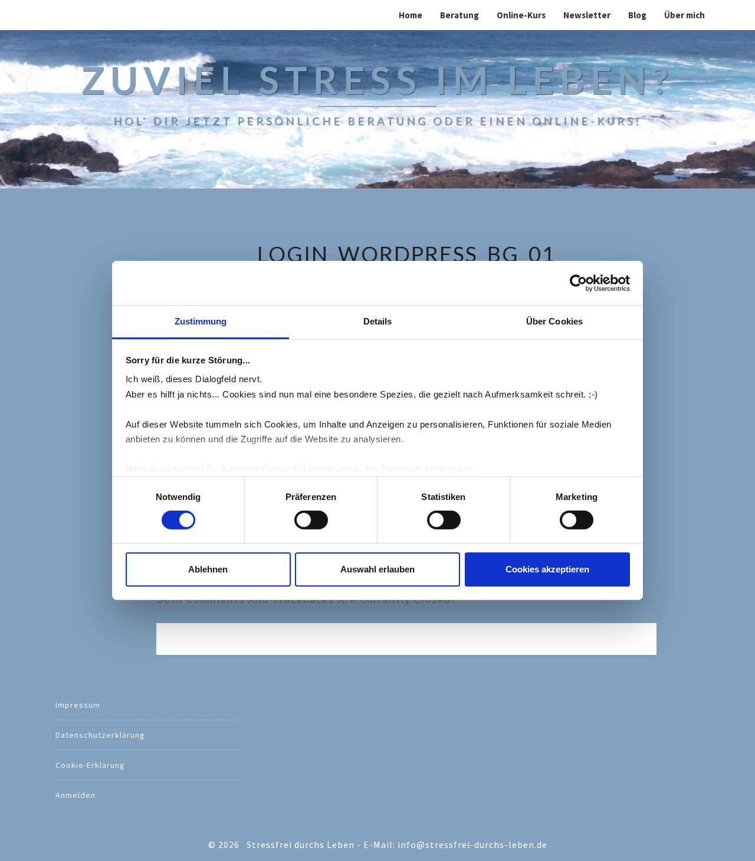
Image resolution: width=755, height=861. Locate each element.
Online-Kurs (521, 15)
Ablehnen (208, 569)
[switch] (311, 520)
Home (410, 15)
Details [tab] (377, 321)
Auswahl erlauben (377, 569)
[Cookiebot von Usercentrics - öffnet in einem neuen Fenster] (578, 283)
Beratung (459, 15)
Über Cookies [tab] (554, 321)
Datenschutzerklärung (100, 735)
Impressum (77, 705)
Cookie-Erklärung (90, 765)
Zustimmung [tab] (201, 321)
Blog (637, 15)
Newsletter (586, 15)
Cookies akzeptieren (547, 569)
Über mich (684, 15)
